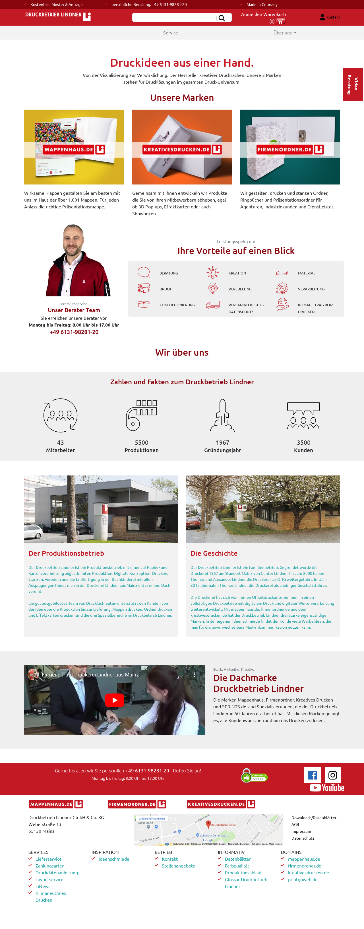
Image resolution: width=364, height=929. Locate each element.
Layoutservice (49, 879)
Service (170, 32)
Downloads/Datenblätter (313, 817)
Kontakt (170, 859)
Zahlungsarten (50, 865)
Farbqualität (237, 865)
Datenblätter (238, 859)
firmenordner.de (304, 865)
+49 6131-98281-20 (147, 770)
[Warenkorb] (281, 21)
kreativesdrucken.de (308, 872)
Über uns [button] (283, 32)
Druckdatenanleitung (57, 872)
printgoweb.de (303, 879)
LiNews (43, 886)
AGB (295, 824)
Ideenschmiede (114, 859)
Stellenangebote (178, 865)
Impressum (301, 831)
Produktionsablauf (243, 872)
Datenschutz (303, 837)
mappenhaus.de (304, 859)
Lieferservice (49, 859)
